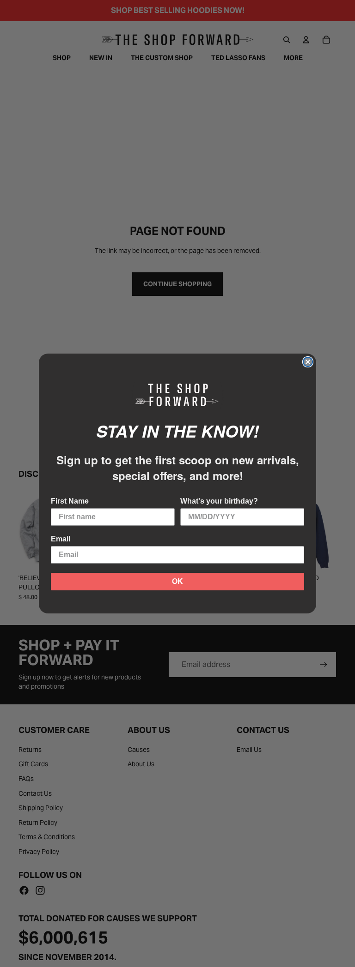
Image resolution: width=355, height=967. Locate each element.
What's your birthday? (219, 501)
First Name (70, 501)
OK (177, 581)
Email (60, 539)
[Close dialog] (307, 361)
